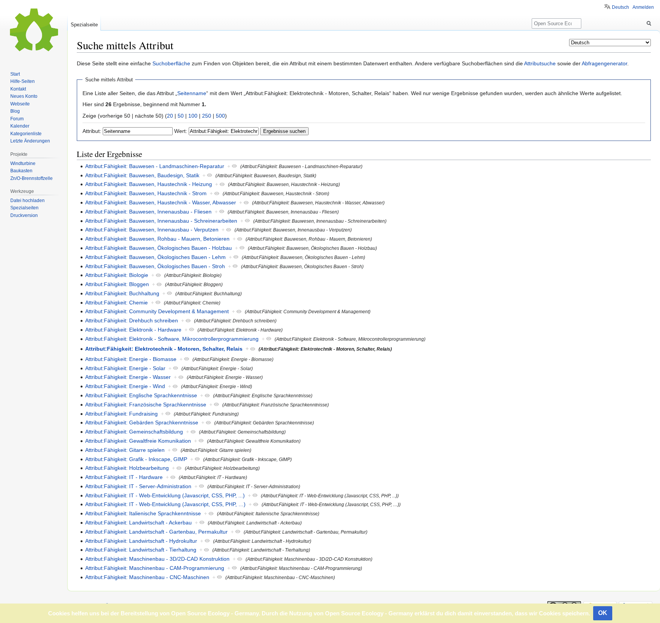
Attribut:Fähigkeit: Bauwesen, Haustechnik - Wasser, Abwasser (160, 202)
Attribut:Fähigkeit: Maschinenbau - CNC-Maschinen (147, 577)
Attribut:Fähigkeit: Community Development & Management (157, 311)
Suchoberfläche (171, 63)
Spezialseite (84, 25)
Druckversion (24, 215)
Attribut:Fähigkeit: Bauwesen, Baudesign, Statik (142, 175)
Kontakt (18, 89)
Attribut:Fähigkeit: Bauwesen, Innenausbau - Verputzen (151, 230)
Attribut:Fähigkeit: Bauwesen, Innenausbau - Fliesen (148, 212)
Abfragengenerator (604, 63)
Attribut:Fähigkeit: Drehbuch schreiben (131, 320)
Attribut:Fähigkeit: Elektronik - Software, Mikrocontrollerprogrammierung (172, 339)
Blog (15, 111)
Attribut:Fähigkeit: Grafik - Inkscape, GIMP (136, 459)
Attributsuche (540, 63)
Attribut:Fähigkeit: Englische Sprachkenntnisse (141, 395)
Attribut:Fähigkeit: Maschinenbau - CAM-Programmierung (154, 568)
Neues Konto (23, 96)
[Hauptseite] (33, 30)
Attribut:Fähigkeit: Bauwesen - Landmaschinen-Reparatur (154, 166)
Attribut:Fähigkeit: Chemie (116, 302)
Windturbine (23, 163)
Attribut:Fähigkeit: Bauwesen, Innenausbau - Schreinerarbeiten (161, 221)
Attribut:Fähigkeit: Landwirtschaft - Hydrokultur (141, 541)
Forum (17, 118)
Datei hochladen (27, 200)
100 (192, 116)
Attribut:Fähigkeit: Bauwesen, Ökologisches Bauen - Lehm (155, 257)
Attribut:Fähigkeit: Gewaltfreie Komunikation (138, 441)
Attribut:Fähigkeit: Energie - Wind (125, 386)
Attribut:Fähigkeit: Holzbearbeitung (127, 468)
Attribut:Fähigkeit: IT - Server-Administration (138, 486)
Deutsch (620, 7)
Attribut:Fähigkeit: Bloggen (117, 284)
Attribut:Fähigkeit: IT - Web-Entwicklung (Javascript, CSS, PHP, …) (165, 504)
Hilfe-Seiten (22, 81)
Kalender (19, 126)
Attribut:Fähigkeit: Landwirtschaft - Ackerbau (138, 522)
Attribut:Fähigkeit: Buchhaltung (122, 293)
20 (170, 116)
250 (206, 116)
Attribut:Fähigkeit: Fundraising (121, 414)
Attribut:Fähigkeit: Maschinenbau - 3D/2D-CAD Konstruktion (157, 559)
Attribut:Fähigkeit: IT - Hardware (124, 477)
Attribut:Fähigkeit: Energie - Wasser (128, 377)
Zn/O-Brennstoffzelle (31, 178)
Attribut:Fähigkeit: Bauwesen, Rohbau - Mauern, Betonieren (157, 239)
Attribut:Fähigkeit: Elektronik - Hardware (133, 330)
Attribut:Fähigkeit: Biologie (116, 275)
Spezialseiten (24, 207)
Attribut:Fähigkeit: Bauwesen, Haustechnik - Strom (146, 193)
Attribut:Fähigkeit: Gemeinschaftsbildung (134, 432)
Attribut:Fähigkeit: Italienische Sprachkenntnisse (143, 513)
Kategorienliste (26, 133)
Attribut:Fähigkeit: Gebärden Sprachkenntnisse (141, 422)
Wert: (180, 131)
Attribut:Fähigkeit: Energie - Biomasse (130, 359)
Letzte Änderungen (30, 141)
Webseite (20, 104)
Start (15, 74)
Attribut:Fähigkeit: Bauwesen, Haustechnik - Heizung (148, 184)
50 (181, 116)
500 (220, 116)
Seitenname (191, 93)
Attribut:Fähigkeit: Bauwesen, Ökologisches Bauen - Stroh (155, 266)
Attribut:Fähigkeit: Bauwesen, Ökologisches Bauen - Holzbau (158, 248)
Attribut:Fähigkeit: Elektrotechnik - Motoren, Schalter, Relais (164, 349)
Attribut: (91, 131)
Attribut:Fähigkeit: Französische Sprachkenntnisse (145, 404)
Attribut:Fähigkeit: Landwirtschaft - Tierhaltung (140, 550)
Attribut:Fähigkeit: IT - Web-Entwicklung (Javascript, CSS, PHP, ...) (165, 495)
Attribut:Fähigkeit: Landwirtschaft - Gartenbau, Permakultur (156, 532)
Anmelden (643, 7)
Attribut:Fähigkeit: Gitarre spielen (125, 450)
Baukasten (21, 170)
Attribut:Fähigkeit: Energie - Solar (125, 368)
